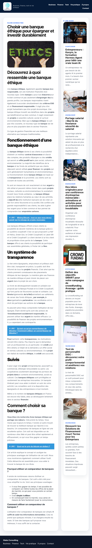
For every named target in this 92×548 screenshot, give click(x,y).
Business (52, 5)
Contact (85, 8)
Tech (67, 5)
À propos (85, 5)
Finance (60, 5)
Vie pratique (75, 5)
